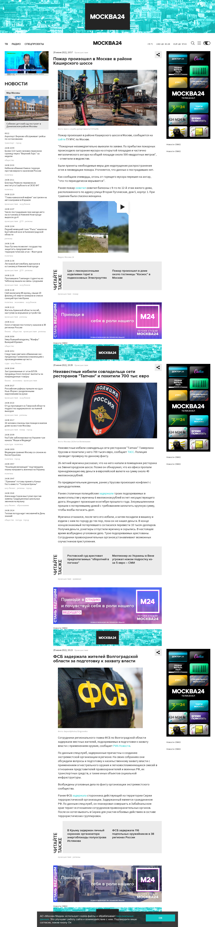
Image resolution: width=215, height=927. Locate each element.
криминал (77, 579)
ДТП (21, 221)
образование (23, 505)
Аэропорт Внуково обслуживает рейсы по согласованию (25, 138)
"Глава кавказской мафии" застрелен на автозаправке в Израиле (26, 199)
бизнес (8, 332)
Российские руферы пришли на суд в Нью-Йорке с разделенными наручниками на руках (24, 391)
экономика (19, 302)
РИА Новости (121, 746)
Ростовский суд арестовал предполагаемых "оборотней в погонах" (88, 559)
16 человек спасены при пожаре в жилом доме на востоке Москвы (26, 424)
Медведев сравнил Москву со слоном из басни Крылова (25, 454)
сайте (61, 139)
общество (9, 160)
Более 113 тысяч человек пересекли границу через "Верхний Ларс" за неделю (23, 153)
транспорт (9, 143)
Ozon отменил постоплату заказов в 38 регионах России (25, 326)
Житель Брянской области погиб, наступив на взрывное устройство (23, 312)
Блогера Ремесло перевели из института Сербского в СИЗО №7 (22, 184)
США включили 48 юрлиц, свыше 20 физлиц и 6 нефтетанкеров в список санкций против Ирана (24, 295)
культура (9, 444)
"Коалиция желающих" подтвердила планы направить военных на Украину (25, 468)
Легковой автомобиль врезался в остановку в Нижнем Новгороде (22, 265)
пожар (22, 430)
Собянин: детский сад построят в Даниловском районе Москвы (23, 125)
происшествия (11, 204)
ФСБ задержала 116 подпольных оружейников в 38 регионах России (133, 834)
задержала (80, 796)
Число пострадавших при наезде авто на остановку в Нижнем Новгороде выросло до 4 (24, 214)
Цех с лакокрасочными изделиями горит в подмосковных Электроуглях (87, 274)
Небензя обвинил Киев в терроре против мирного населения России (23, 169)
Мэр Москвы (13, 92)
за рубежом (24, 204)
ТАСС (131, 452)
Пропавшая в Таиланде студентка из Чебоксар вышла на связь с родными (24, 280)
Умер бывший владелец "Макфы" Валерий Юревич (22, 341)
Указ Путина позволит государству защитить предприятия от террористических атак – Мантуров (23, 249)
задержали (106, 493)
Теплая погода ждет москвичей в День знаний (25, 515)
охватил (80, 188)
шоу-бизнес (16, 363)
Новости (16, 84)
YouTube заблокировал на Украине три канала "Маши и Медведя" (25, 439)
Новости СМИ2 (60, 343)
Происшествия (81, 52)
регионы (28, 221)
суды (7, 363)
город (18, 143)
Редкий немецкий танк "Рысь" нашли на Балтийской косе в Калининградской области (26, 232)
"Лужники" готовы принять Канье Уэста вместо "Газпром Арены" (23, 483)
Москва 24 (107, 43)
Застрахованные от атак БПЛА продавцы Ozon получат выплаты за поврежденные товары (24, 374)
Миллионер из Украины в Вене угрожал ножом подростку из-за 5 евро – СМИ (133, 559)
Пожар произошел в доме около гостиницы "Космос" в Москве (131, 274)
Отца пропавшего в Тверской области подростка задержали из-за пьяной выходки (25, 408)
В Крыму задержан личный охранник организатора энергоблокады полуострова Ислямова (86, 836)
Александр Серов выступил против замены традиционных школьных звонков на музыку (23, 499)
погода (19, 520)
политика (9, 175)
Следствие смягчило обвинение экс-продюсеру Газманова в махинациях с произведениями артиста (24, 357)
